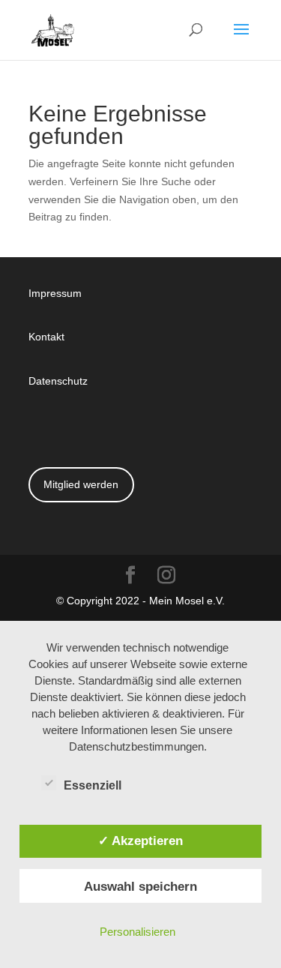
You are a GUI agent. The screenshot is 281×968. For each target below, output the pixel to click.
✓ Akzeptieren (140, 840)
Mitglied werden (80, 484)
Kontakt (46, 336)
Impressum (55, 293)
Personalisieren (137, 931)
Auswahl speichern (140, 886)
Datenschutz (58, 380)
